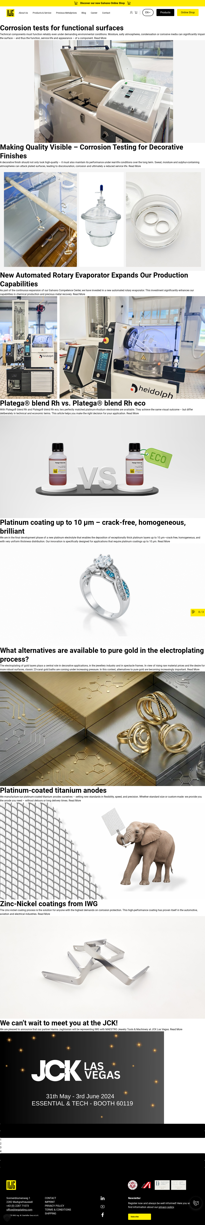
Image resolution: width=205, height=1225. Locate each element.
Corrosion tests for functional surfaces (62, 28)
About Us (23, 13)
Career (94, 13)
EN (146, 12)
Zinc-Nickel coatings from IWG (49, 904)
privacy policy (166, 1207)
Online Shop (188, 12)
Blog (84, 13)
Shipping (50, 1213)
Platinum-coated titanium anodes (53, 790)
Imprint (50, 1202)
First (102, 1127)
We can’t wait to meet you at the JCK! (59, 1023)
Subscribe (135, 1217)
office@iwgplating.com (19, 1209)
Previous (102, 1134)
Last (102, 1163)
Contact (106, 13)
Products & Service (42, 13)
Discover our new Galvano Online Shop (102, 3)
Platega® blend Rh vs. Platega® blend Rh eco (73, 403)
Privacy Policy (54, 1205)
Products (165, 12)
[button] (7, 1218)
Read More (100, 38)
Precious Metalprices (66, 13)
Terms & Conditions (58, 1209)
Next (102, 1156)
